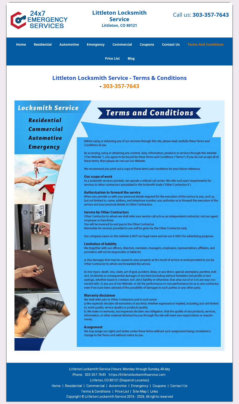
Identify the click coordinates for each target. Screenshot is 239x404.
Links (154, 391)
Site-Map (140, 391)
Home (21, 44)
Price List (112, 58)
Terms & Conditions (96, 391)
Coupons (147, 44)
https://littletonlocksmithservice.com (137, 375)
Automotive (69, 44)
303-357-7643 (211, 14)
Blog (131, 58)
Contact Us (171, 44)
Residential (43, 44)
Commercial (122, 44)
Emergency (96, 44)
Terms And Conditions (206, 44)
